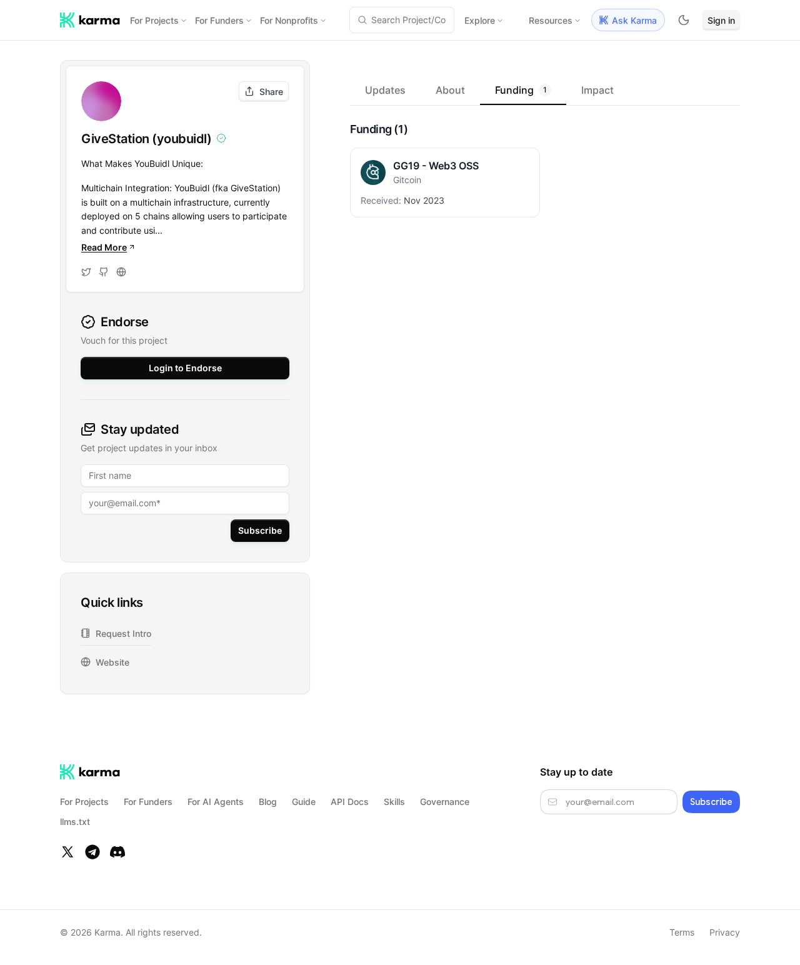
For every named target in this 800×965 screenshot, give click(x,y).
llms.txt (75, 821)
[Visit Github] (104, 272)
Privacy (724, 932)
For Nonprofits (289, 20)
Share (271, 91)
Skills (394, 801)
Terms (681, 932)
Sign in (721, 20)
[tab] (385, 90)
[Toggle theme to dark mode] (683, 20)
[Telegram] (92, 851)
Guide (304, 801)
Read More (104, 247)
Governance (444, 801)
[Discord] (117, 851)
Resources (550, 20)
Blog (268, 801)
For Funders (219, 20)
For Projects (154, 20)
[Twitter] (67, 851)
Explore (479, 20)
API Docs (350, 801)
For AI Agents (216, 801)
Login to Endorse (185, 367)
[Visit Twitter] (86, 272)
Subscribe (260, 530)
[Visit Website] (121, 272)
